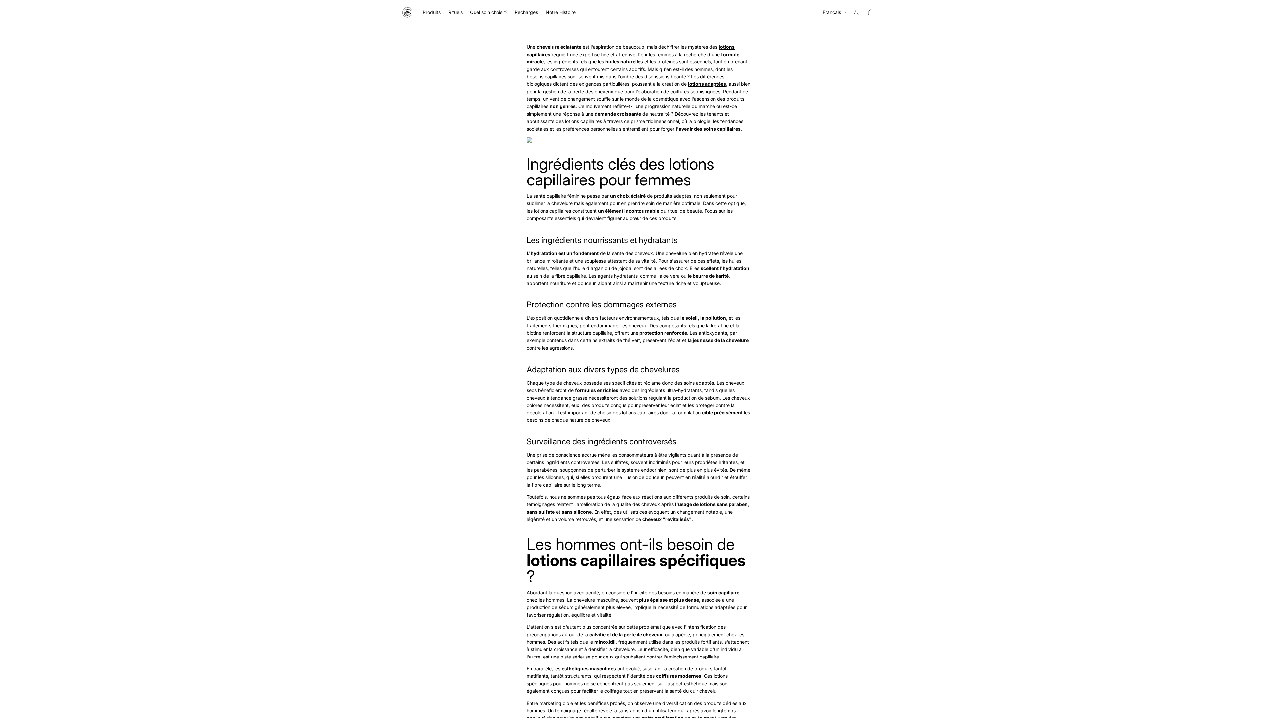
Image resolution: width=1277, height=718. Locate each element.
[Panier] (870, 12)
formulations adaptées (711, 607)
